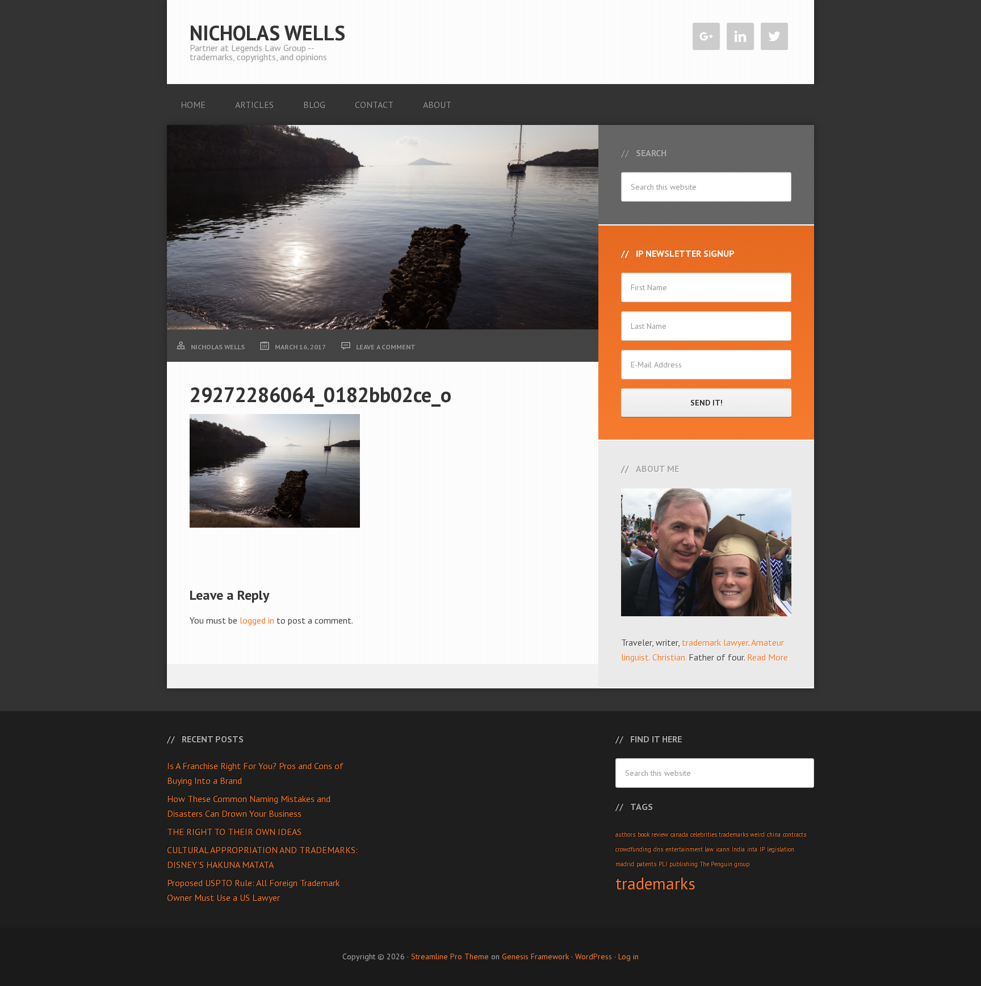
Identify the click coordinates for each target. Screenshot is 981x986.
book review (653, 834)
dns (658, 849)
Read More (767, 657)
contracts (794, 834)
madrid (624, 864)
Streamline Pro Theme (450, 956)
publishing (683, 864)
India (738, 849)
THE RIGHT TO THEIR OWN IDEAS (234, 831)
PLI (663, 864)
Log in (628, 956)
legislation (780, 849)
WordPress (593, 956)
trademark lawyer (715, 642)
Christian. (669, 657)
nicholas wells (267, 32)
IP (762, 849)
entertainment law (689, 849)
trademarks (655, 883)
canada (679, 834)
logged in (257, 620)
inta (752, 849)
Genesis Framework (535, 956)
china (774, 834)
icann (723, 849)
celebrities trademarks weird (727, 834)
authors (625, 834)
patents (646, 864)
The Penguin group (724, 864)
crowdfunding (633, 849)
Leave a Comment (386, 346)
